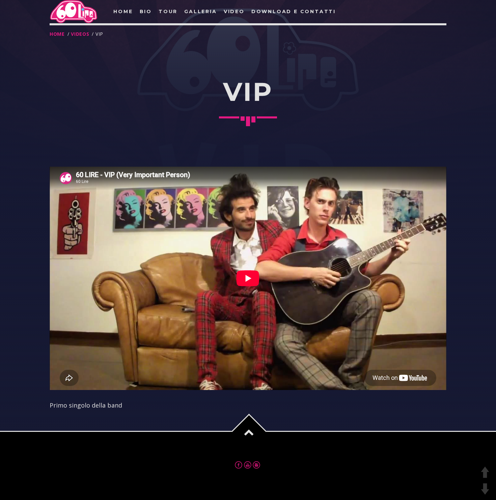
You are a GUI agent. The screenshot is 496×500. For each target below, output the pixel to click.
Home (57, 34)
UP (485, 472)
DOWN (485, 489)
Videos (80, 34)
